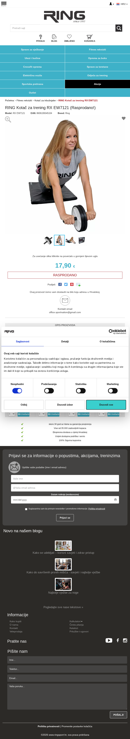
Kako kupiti (15, 621)
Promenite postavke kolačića (77, 726)
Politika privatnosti (96, 509)
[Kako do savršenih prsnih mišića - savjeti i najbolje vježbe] (63, 564)
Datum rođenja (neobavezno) (65, 494)
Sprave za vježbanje (32, 49)
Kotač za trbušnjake (45, 100)
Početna (9, 100)
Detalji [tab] (65, 341)
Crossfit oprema (32, 66)
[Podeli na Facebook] (60, 284)
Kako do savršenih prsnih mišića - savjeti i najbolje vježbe (63, 572)
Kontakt (14, 628)
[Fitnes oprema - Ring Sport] (65, 17)
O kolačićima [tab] (107, 341)
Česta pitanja (77, 624)
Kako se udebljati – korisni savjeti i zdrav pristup (63, 552)
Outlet (32, 92)
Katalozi (74, 628)
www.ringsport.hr (58, 734)
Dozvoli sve (106, 404)
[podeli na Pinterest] (71, 284)
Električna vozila (32, 75)
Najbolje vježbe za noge (63, 592)
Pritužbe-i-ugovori (79, 631)
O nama (14, 624)
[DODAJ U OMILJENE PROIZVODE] (124, 119)
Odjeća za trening (97, 75)
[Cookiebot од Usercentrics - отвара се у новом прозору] (111, 331)
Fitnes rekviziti (97, 49)
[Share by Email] (78, 284)
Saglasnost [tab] (22, 341)
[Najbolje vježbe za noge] (63, 584)
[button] (8, 174)
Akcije (97, 84)
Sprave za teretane (97, 66)
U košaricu (24, 414)
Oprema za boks (97, 58)
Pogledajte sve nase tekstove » (63, 607)
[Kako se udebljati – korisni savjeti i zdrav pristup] (63, 545)
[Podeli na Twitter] (66, 284)
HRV (123, 4)
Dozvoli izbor (65, 404)
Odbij (24, 404)
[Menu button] (4, 4)
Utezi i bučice (32, 58)
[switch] (49, 390)
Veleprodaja (16, 631)
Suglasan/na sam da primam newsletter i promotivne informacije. (66, 509)
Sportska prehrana (32, 84)
